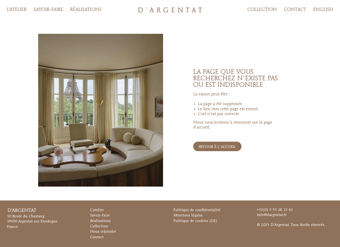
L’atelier (97, 210)
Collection (99, 226)
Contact (97, 237)
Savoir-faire (100, 215)
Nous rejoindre (103, 232)
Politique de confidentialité (196, 210)
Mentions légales (188, 215)
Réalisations (100, 221)
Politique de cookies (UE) (195, 221)
